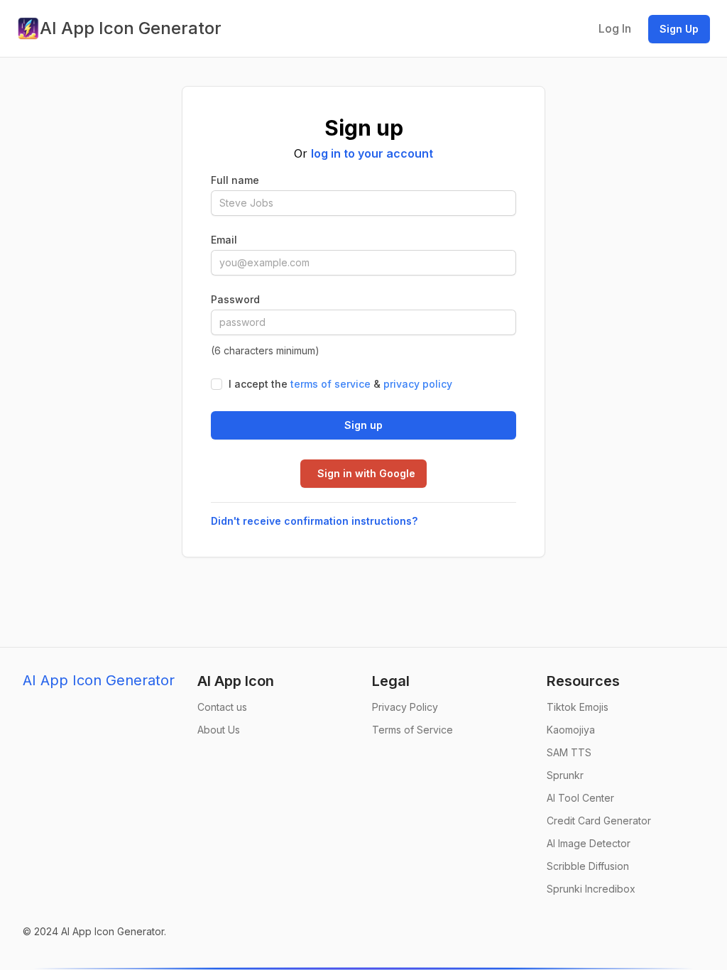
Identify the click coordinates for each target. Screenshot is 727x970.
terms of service (330, 384)
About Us (218, 730)
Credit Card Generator (599, 820)
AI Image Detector (588, 843)
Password (235, 299)
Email (224, 240)
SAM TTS (569, 752)
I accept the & (340, 384)
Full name (235, 180)
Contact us (222, 707)
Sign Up (679, 29)
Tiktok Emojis (577, 707)
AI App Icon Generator (99, 680)
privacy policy (417, 384)
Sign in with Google (366, 473)
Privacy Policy (405, 707)
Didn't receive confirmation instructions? (314, 521)
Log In (614, 28)
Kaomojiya (571, 730)
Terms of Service (412, 730)
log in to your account (372, 153)
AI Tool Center (580, 798)
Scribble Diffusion (588, 866)
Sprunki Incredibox (591, 889)
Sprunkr (565, 775)
